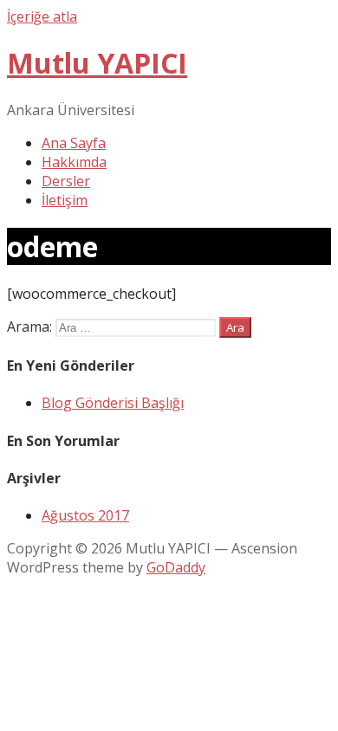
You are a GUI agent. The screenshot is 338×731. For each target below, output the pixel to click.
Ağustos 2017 (85, 515)
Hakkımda (74, 161)
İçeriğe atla (42, 16)
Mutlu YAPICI (97, 62)
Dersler (66, 181)
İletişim (65, 200)
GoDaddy (175, 567)
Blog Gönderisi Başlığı (113, 402)
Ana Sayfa (74, 142)
